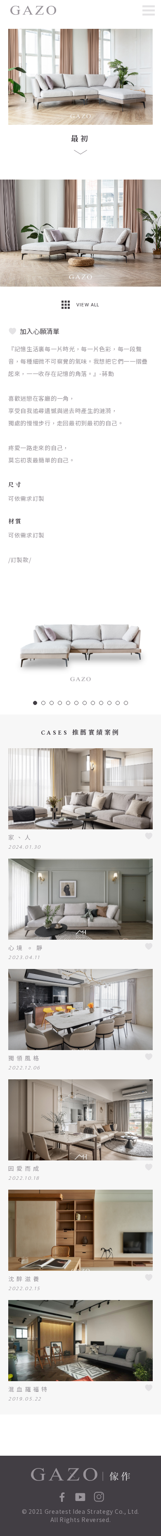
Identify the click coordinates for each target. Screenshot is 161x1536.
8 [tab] (93, 703)
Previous (7, 233)
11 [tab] (118, 703)
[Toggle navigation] (148, 10)
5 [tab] (68, 703)
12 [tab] (126, 703)
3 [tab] (52, 703)
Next (153, 233)
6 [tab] (76, 703)
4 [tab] (60, 703)
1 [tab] (35, 703)
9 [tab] (101, 703)
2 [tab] (43, 703)
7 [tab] (85, 703)
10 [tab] (109, 703)
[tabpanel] (80, 634)
